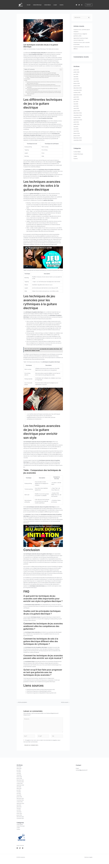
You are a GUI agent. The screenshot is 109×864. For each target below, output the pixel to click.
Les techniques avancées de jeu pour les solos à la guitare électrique (40, 73)
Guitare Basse (47, 4)
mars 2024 (76, 131)
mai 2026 (76, 76)
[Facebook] (76, 4)
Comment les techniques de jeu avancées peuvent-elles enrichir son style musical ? (44, 91)
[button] (88, 5)
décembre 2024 (78, 113)
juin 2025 (76, 101)
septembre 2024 (78, 119)
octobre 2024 (77, 117)
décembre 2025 (78, 88)
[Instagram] (81, 4)
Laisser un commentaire (29, 49)
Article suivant (65, 702)
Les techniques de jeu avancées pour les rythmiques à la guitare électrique (42, 74)
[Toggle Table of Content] (60, 69)
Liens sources (28, 95)
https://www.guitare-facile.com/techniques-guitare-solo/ (40, 689)
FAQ (26, 80)
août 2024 (76, 122)
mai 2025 (76, 103)
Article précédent (22, 702)
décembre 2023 (78, 138)
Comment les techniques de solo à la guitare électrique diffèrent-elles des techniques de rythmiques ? (42, 89)
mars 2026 (76, 81)
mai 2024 (76, 126)
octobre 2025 (77, 92)
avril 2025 (76, 106)
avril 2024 (76, 128)
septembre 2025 (78, 94)
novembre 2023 (78, 140)
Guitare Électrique (37, 4)
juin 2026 (76, 74)
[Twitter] (79, 4)
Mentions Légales (88, 857)
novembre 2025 (78, 90)
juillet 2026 (76, 72)
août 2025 (76, 97)
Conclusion (27, 78)
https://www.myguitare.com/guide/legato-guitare (38, 691)
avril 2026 (76, 79)
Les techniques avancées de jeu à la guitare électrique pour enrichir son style (42, 76)
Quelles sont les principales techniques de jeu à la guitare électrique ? (41, 84)
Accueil (28, 4)
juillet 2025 (76, 99)
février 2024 (77, 133)
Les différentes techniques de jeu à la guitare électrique (37, 71)
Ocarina (61, 4)
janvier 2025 (77, 110)
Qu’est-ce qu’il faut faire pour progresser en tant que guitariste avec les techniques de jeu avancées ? (44, 93)
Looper (55, 4)
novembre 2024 (78, 115)
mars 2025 (76, 108)
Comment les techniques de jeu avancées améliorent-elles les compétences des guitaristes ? (43, 86)
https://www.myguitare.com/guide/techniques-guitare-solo (41, 692)
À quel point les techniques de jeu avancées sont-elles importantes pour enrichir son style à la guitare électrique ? (44, 82)
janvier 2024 (77, 135)
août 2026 (76, 69)
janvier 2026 (77, 85)
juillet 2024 (76, 124)
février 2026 (77, 83)
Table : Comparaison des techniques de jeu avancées (38, 77)
